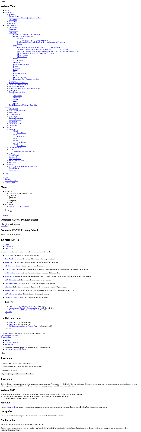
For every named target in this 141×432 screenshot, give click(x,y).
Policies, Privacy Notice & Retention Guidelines (24, 88)
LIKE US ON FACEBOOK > (19, 206)
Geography (17, 68)
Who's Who (13, 21)
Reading (20, 38)
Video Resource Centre (16, 161)
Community (9, 164)
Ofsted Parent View (15, 123)
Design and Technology (21, 64)
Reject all (4, 374)
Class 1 (15, 131)
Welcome (12, 14)
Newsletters (13, 122)
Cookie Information (11, 181)
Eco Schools (13, 157)
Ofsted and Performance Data (18, 84)
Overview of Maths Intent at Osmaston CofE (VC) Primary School (39, 47)
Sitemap (7, 179)
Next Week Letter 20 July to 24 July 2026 (22, 306)
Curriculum (13, 33)
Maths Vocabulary (23, 55)
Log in (7, 173)
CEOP (7, 255)
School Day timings (15, 114)
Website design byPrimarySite (11, 335)
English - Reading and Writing (23, 36)
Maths (15, 46)
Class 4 (15, 140)
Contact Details (14, 16)
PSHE (15, 75)
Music (15, 72)
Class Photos (21, 133)
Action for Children (11, 276)
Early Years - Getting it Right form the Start (27, 34)
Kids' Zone (12, 162)
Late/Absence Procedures (17, 110)
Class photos (21, 136)
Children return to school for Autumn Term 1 (23, 326)
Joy (14, 94)
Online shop (13, 125)
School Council (14, 155)
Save (18, 430)
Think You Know (11, 259)
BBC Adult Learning (12, 294)
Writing (19, 44)
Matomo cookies (11, 407)
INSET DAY (13, 322)
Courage (16, 103)
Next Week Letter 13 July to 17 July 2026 (22, 310)
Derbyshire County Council (14, 297)
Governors (12, 81)
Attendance (13, 29)
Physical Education (19, 73)
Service (15, 99)
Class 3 (15, 138)
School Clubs (13, 109)
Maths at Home (22, 57)
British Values (13, 31)
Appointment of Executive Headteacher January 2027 (26, 308)
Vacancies (12, 23)
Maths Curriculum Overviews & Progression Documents (35, 53)
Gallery (11, 149)
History (15, 70)
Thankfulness (17, 96)
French (15, 66)
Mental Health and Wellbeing (18, 83)
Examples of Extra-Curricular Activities (26, 79)
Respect (15, 101)
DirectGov (8, 287)
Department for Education (13, 283)
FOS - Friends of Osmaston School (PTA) (23, 166)
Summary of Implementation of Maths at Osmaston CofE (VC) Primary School (43, 49)
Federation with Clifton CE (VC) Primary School (25, 18)
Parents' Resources (11, 290)
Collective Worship (15, 148)
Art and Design (18, 60)
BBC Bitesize (9, 280)
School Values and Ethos (17, 92)
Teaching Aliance (6, 337)
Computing (17, 62)
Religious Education (19, 77)
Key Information (10, 25)
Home (7, 10)
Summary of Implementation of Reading (34, 40)
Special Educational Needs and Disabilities (23, 105)
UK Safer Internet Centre (13, 266)
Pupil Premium (14, 90)
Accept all (12, 374)
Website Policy (10, 183)
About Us (8, 12)
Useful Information (15, 120)
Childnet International (12, 273)
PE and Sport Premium (16, 86)
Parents (7, 107)
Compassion (17, 97)
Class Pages (13, 129)
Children (8, 127)
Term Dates (13, 112)
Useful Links (13, 170)
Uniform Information (16, 118)
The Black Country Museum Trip (24, 151)
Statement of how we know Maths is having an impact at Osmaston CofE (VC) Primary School (48, 51)
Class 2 (15, 135)
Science (15, 59)
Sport (11, 153)
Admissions (13, 27)
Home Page (4, 215)
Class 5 (15, 144)
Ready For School (15, 159)
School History (14, 168)
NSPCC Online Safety (12, 269)
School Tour (13, 20)
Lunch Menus (13, 116)
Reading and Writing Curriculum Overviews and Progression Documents (41, 42)
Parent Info (8, 262)
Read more (8, 312)
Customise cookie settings (25, 374)
